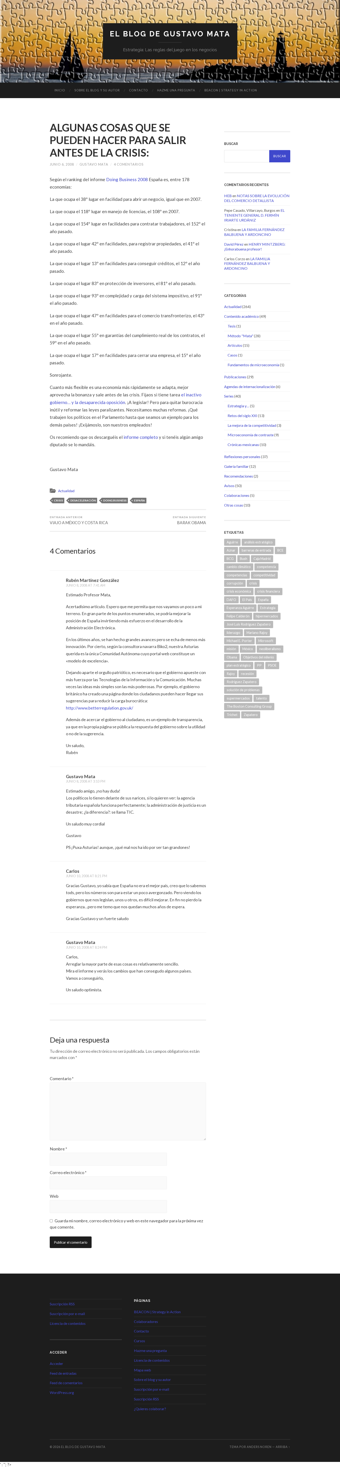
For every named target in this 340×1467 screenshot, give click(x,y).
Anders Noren (259, 1447)
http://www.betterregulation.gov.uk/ (99, 707)
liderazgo (233, 633)
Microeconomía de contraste (251, 435)
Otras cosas (233, 505)
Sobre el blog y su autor (97, 90)
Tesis (232, 326)
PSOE (272, 665)
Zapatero (251, 715)
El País (247, 600)
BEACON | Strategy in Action (230, 90)
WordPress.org (62, 1392)
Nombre (58, 1149)
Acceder (56, 1363)
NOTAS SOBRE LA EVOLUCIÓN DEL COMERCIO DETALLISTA (257, 198)
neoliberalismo (270, 649)
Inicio (59, 90)
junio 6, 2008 (62, 164)
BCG (230, 559)
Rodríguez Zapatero (242, 682)
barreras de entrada (256, 550)
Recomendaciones (238, 476)
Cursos (139, 1341)
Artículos (235, 345)
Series (229, 396)
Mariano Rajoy (257, 633)
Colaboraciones (236, 495)
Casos (232, 355)
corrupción (235, 583)
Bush (243, 559)
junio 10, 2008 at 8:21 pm (86, 876)
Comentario (62, 1078)
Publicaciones (235, 377)
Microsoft (265, 641)
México (247, 649)
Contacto (138, 90)
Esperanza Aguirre (240, 608)
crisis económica (239, 591)
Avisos (229, 485)
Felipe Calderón (238, 616)
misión (231, 649)
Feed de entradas (63, 1373)
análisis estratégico (258, 542)
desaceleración (83, 500)
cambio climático (239, 567)
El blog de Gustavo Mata (170, 33)
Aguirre (232, 542)
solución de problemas (243, 690)
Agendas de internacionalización (249, 386)
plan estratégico (239, 665)
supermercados (238, 698)
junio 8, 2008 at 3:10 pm (85, 781)
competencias (237, 575)
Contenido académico (241, 316)
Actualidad (66, 491)
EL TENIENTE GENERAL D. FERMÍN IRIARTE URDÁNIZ (254, 215)
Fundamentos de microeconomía (253, 365)
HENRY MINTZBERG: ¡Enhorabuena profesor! (254, 246)
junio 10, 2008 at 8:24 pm (86, 947)
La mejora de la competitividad (252, 425)
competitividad (264, 575)
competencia (266, 567)
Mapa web (142, 1370)
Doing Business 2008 (127, 179)
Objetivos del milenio (258, 657)
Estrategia (267, 608)
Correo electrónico (68, 1172)
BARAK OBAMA (189, 520)
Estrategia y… (238, 406)
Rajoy (231, 674)
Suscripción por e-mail (67, 1313)
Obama (232, 657)
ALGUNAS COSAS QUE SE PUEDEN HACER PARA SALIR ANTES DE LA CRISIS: (118, 140)
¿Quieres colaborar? (150, 1408)
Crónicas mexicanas (243, 444)
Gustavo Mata (94, 164)
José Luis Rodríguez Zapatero (249, 624)
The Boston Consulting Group (249, 706)
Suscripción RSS (62, 1304)
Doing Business (115, 500)
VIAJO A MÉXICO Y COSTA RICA (79, 520)
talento (261, 698)
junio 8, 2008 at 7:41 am (85, 585)
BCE (280, 550)
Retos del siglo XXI (242, 415)
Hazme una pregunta (176, 90)
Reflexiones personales (242, 456)
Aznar (231, 550)
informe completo (141, 437)
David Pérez (234, 244)
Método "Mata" (240, 336)
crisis (58, 500)
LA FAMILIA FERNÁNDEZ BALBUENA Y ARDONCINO (254, 232)
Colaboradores (146, 1321)
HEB (228, 195)
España (139, 500)
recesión (247, 674)
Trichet (232, 715)
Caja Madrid (262, 559)
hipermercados (267, 616)
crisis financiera (268, 591)
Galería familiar (236, 466)
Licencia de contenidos (68, 1323)
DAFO (231, 600)
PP (259, 665)
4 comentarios (129, 164)
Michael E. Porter (239, 641)
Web (54, 1196)
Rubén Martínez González (92, 580)
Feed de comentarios (66, 1382)
